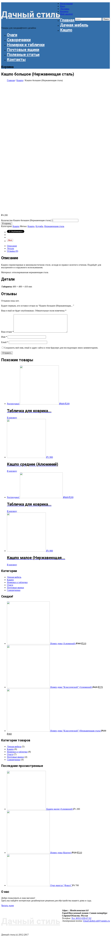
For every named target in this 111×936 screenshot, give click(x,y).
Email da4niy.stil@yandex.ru (96, 921)
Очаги (12, 35)
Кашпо (66, 30)
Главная (67, 20)
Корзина (64, 11)
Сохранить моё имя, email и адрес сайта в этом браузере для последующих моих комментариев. (51, 347)
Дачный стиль (30, 14)
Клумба (39, 226)
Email (4, 342)
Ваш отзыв (7, 332)
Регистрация (66, 3)
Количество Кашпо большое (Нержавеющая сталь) (26, 220)
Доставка (64, 9)
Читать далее (7, 905)
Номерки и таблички (26, 44)
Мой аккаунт (66, 14)
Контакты (16, 59)
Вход (62, 6)
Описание (12, 246)
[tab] (58, 246)
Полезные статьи (23, 54)
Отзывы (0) (12, 251)
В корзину (6, 223)
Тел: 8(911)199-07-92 (81, 918)
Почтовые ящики (23, 49)
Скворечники (19, 40)
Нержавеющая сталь (54, 226)
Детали (10, 248)
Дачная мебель (74, 25)
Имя (4, 337)
